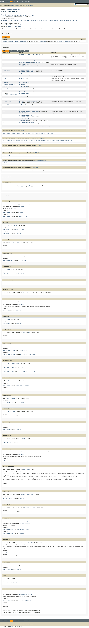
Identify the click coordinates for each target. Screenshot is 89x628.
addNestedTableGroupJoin (25, 54)
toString (40, 133)
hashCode (24, 133)
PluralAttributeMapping (20, 41)
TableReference (7, 91)
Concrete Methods (24, 50)
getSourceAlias (23, 96)
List (4, 88)
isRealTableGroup (23, 109)
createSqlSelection (26, 147)
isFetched (21, 106)
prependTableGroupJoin (25, 111)
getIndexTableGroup (24, 82)
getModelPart (22, 84)
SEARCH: (72, 4)
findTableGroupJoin (38, 170)
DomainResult (6, 70)
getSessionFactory (24, 93)
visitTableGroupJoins (25, 126)
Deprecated (21, 1)
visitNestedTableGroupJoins (26, 122)
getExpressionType (24, 75)
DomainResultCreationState (27, 65)
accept (4, 170)
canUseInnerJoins (23, 68)
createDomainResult (24, 70)
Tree (17, 1)
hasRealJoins (47, 170)
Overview (2, 1)
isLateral (63, 170)
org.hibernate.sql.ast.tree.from (13, 9)
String (39, 62)
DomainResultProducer (7, 20)
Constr (12, 5)
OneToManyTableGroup (8, 41)
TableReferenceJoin (11, 104)
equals (8, 133)
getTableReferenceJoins (25, 104)
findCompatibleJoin (12, 170)
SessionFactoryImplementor (64, 41)
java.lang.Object (5, 14)
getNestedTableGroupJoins (26, 88)
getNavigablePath (23, 86)
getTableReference (24, 101)
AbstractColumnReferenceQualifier (15, 24)
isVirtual (69, 170)
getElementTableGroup (25, 73)
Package (7, 1)
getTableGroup (6, 155)
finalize (13, 133)
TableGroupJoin (37, 54)
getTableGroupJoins (24, 99)
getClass (19, 133)
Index (26, 1)
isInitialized (55, 170)
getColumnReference (37, 147)
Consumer (35, 62)
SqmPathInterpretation (19, 20)
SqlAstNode (74, 20)
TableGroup (68, 20)
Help (29, 1)
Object (22, 130)
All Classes (2, 3)
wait (45, 133)
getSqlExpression (7, 162)
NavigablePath (6, 86)
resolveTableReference (40, 140)
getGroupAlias (23, 78)
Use (15, 1)
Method (17, 5)
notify (29, 133)
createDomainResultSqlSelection (11, 147)
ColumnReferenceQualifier (49, 20)
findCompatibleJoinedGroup (25, 170)
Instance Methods (14, 50)
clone (4, 133)
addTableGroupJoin (24, 60)
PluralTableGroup (60, 20)
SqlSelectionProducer (30, 20)
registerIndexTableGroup (25, 115)
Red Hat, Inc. (12, 626)
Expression (39, 20)
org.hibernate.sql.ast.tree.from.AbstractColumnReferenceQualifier (18, 15)
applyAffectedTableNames (25, 62)
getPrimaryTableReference (26, 91)
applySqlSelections (24, 64)
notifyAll (34, 133)
